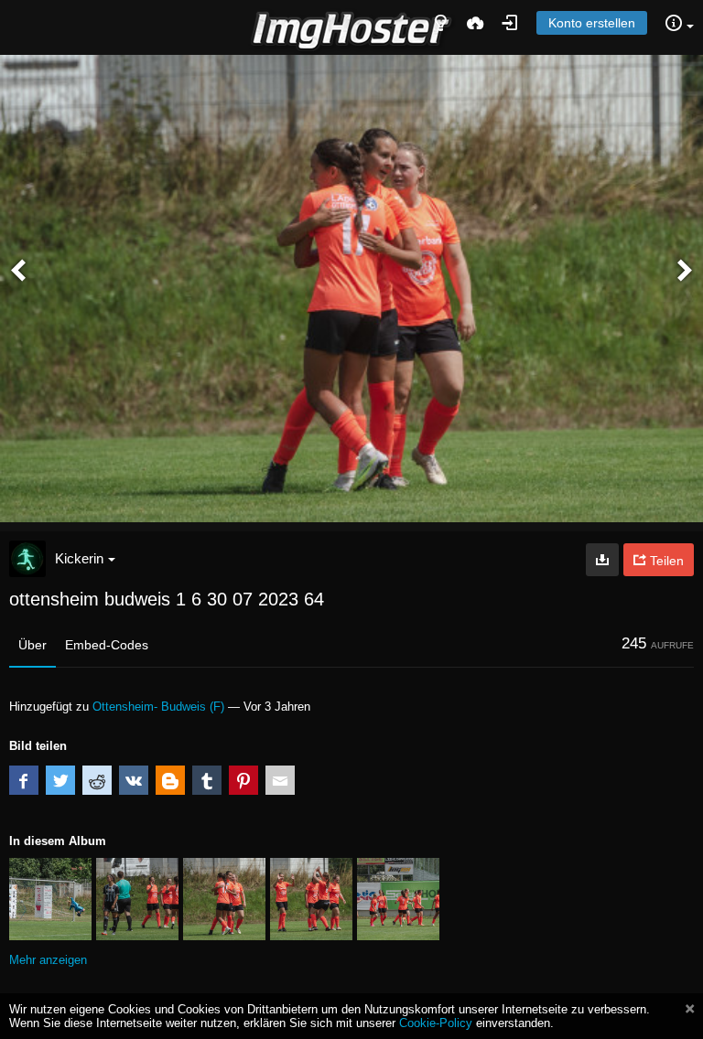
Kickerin (79, 558)
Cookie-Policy (435, 1023)
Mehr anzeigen (48, 960)
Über (32, 644)
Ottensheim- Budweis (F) (158, 706)
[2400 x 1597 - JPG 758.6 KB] (602, 559)
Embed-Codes (106, 644)
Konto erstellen (591, 23)
